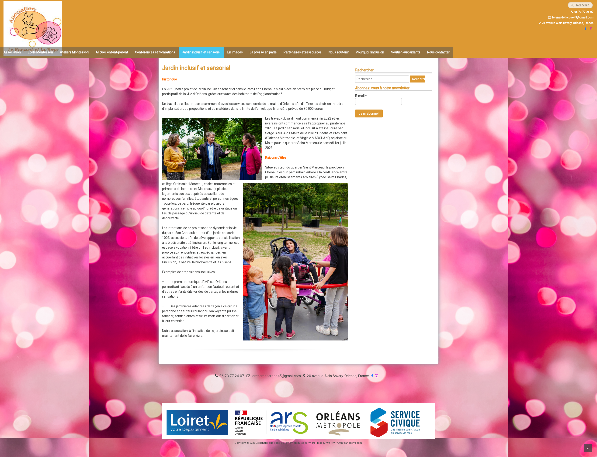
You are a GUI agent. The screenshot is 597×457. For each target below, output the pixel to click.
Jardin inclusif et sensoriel (201, 52)
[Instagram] (591, 28)
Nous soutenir (339, 52)
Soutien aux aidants (405, 52)
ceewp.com (355, 442)
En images (235, 52)
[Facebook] (585, 28)
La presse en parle (263, 52)
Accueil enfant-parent (112, 52)
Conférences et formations (155, 52)
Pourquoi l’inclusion (370, 52)
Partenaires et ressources (303, 52)
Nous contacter (438, 52)
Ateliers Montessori (74, 52)
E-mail (361, 96)
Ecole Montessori (40, 52)
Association (12, 52)
